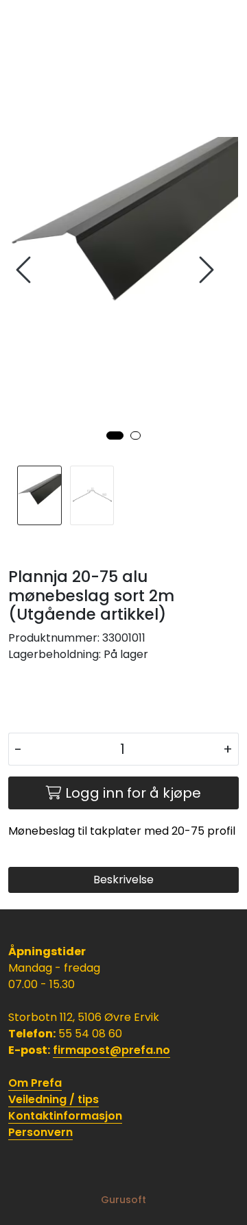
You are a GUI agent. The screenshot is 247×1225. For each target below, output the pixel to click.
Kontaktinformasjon (65, 1116)
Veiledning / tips (53, 1099)
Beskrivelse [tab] (123, 879)
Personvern (40, 1132)
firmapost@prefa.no (111, 1050)
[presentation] (25, 270)
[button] (115, 435)
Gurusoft (123, 1200)
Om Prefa (35, 1083)
